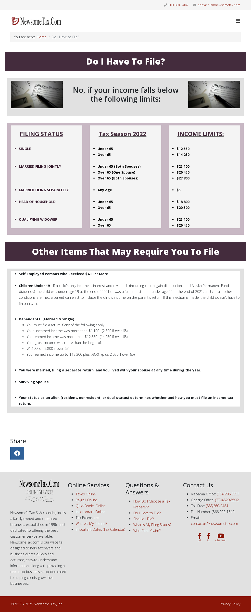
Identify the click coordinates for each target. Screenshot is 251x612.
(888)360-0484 (217, 505)
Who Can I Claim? (147, 530)
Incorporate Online (90, 511)
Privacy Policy (230, 604)
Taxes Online (86, 494)
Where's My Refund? (91, 523)
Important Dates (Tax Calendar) (100, 529)
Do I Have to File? (147, 513)
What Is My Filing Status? (152, 524)
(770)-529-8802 (227, 500)
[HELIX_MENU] (238, 20)
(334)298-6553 (228, 494)
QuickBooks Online (91, 505)
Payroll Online (86, 500)
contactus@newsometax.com (219, 5)
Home (42, 37)
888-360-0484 (178, 5)
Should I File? (143, 519)
